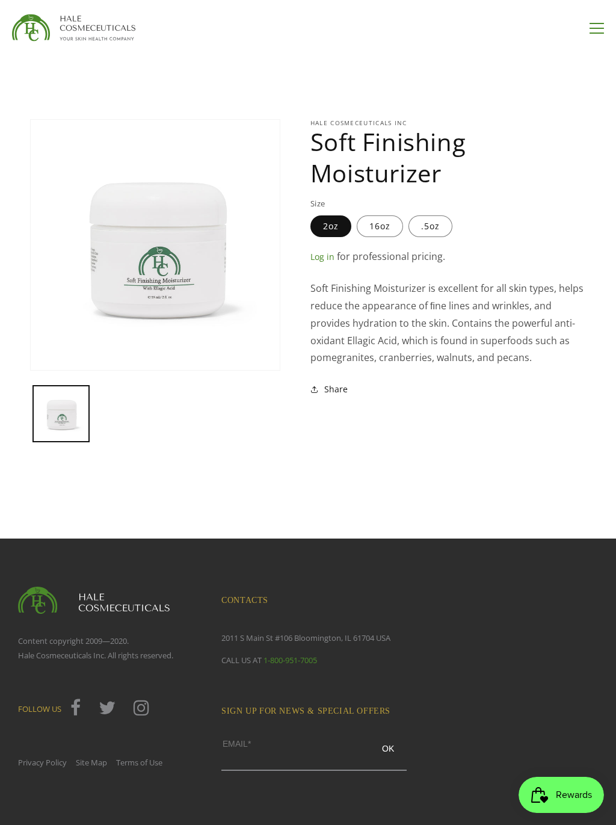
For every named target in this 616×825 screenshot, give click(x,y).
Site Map (91, 762)
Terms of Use (139, 762)
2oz (331, 226)
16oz (379, 226)
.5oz (430, 226)
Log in (322, 256)
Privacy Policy (42, 762)
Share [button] (336, 389)
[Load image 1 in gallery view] (61, 414)
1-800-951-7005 (290, 660)
